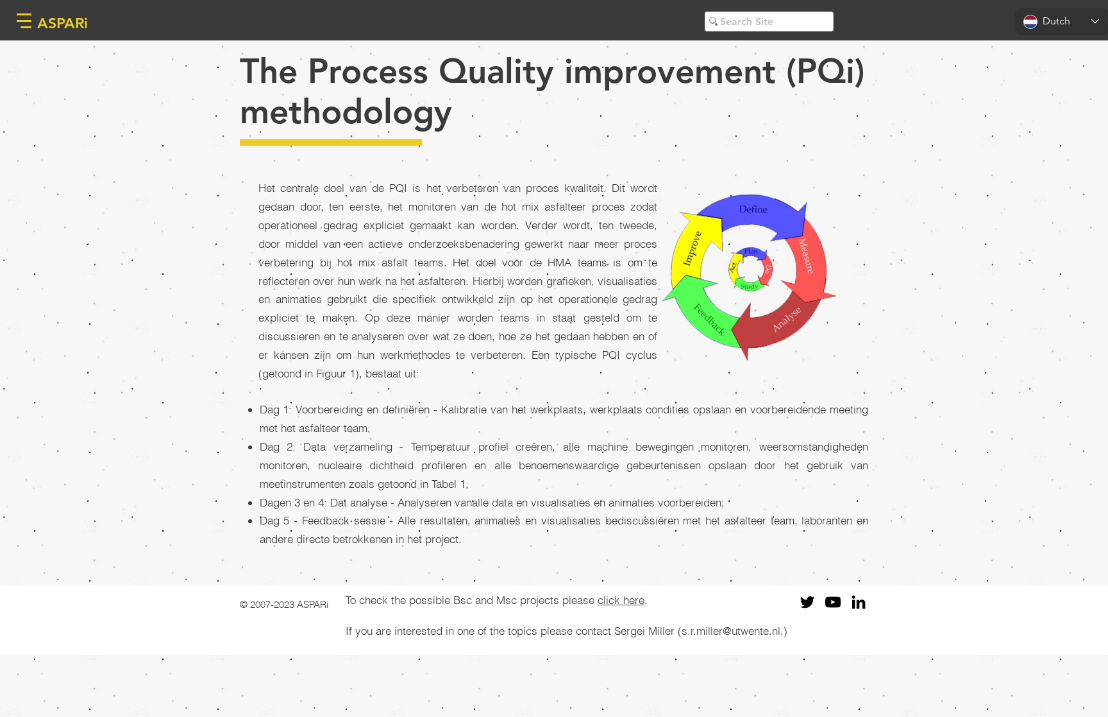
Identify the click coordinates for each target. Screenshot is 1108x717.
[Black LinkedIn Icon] (858, 602)
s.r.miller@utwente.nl (731, 630)
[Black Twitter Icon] (807, 602)
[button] (24, 20)
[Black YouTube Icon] (833, 602)
